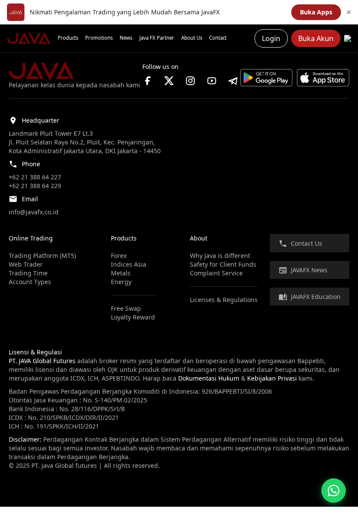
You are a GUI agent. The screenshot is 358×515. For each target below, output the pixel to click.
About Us (191, 37)
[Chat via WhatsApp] (333, 490)
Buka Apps (316, 12)
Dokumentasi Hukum (208, 378)
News (126, 37)
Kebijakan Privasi (272, 378)
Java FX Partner (156, 37)
